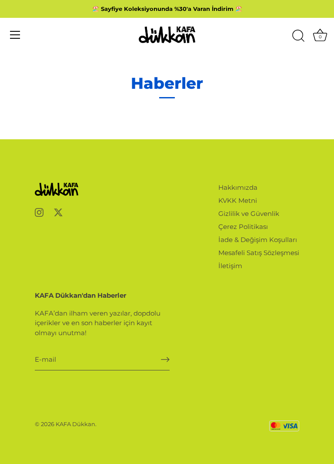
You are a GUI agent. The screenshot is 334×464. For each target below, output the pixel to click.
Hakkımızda (237, 187)
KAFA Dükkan (75, 424)
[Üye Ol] (165, 359)
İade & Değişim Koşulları (257, 239)
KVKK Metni (237, 200)
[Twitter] (58, 212)
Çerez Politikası (243, 226)
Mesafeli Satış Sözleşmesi (258, 253)
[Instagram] (39, 212)
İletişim (230, 266)
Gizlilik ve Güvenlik (248, 213)
